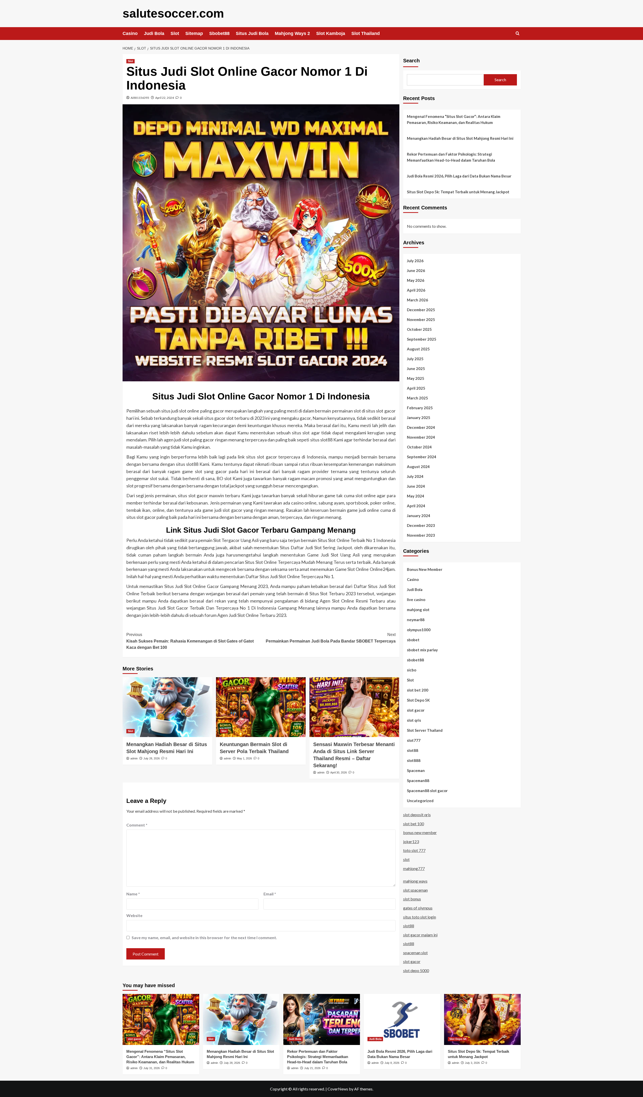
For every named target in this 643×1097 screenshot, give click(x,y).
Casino (130, 33)
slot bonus (412, 898)
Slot (175, 33)
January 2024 (418, 515)
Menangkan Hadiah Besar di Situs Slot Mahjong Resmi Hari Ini (460, 138)
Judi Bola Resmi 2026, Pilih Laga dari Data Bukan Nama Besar (459, 176)
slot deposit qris (417, 814)
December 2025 (421, 309)
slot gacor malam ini (420, 934)
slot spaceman (415, 890)
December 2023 (421, 525)
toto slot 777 (414, 850)
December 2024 (421, 427)
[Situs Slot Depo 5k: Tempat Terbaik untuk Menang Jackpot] (482, 1019)
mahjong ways (415, 881)
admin (134, 758)
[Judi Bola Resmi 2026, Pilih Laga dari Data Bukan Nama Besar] (402, 1019)
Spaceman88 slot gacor (427, 790)
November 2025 (421, 319)
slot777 (413, 740)
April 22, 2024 (164, 98)
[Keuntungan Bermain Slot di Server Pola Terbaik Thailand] (261, 707)
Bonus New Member (424, 569)
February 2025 (420, 407)
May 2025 (415, 378)
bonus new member (420, 832)
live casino (416, 599)
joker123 (411, 841)
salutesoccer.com (173, 13)
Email (269, 893)
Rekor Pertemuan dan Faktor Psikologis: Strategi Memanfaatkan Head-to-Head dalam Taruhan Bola (451, 157)
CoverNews (338, 1088)
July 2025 (415, 358)
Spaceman (416, 770)
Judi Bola (154, 33)
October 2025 (419, 329)
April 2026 (416, 290)
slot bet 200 (417, 690)
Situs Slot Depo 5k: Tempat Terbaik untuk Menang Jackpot (458, 192)
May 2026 (415, 280)
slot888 (413, 760)
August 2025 (418, 349)
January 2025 (418, 417)
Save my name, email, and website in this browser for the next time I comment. (204, 937)
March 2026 (417, 300)
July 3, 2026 (472, 1062)
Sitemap (194, 33)
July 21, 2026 (312, 1068)
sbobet (413, 639)
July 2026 (415, 260)
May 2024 (415, 496)
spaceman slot (415, 952)
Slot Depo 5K (418, 700)
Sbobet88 (219, 33)
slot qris (414, 720)
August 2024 (418, 466)
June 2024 (416, 486)
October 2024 (419, 447)
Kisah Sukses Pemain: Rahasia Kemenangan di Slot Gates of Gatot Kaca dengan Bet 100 (190, 641)
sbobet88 (415, 660)
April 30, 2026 (338, 772)
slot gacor (415, 710)
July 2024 (415, 476)
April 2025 (416, 388)
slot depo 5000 (416, 970)
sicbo (411, 670)
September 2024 (421, 456)
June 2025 (416, 368)
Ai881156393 (140, 98)
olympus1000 (419, 629)
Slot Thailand (365, 33)
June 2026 (416, 270)
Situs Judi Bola (252, 33)
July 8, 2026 (392, 1062)
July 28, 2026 (151, 758)
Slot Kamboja (330, 33)
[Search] (517, 33)
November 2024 (421, 437)
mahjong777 (414, 868)
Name (133, 893)
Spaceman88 (418, 780)
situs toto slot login (419, 917)
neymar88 (415, 619)
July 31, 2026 (151, 1068)
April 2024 (416, 506)
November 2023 (421, 535)
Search (411, 60)
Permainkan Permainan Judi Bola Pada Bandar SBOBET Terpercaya (331, 637)
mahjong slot (418, 609)
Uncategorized (420, 800)
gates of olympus (418, 907)
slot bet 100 (413, 823)
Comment (136, 824)
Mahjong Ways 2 (292, 33)
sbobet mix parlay (422, 650)
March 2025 (417, 398)
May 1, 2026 (244, 758)
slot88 (412, 750)
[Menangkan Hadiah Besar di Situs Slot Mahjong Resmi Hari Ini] (167, 707)
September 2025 (421, 339)
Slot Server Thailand (425, 730)
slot (406, 859)
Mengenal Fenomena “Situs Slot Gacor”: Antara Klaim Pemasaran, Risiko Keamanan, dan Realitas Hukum (453, 119)
